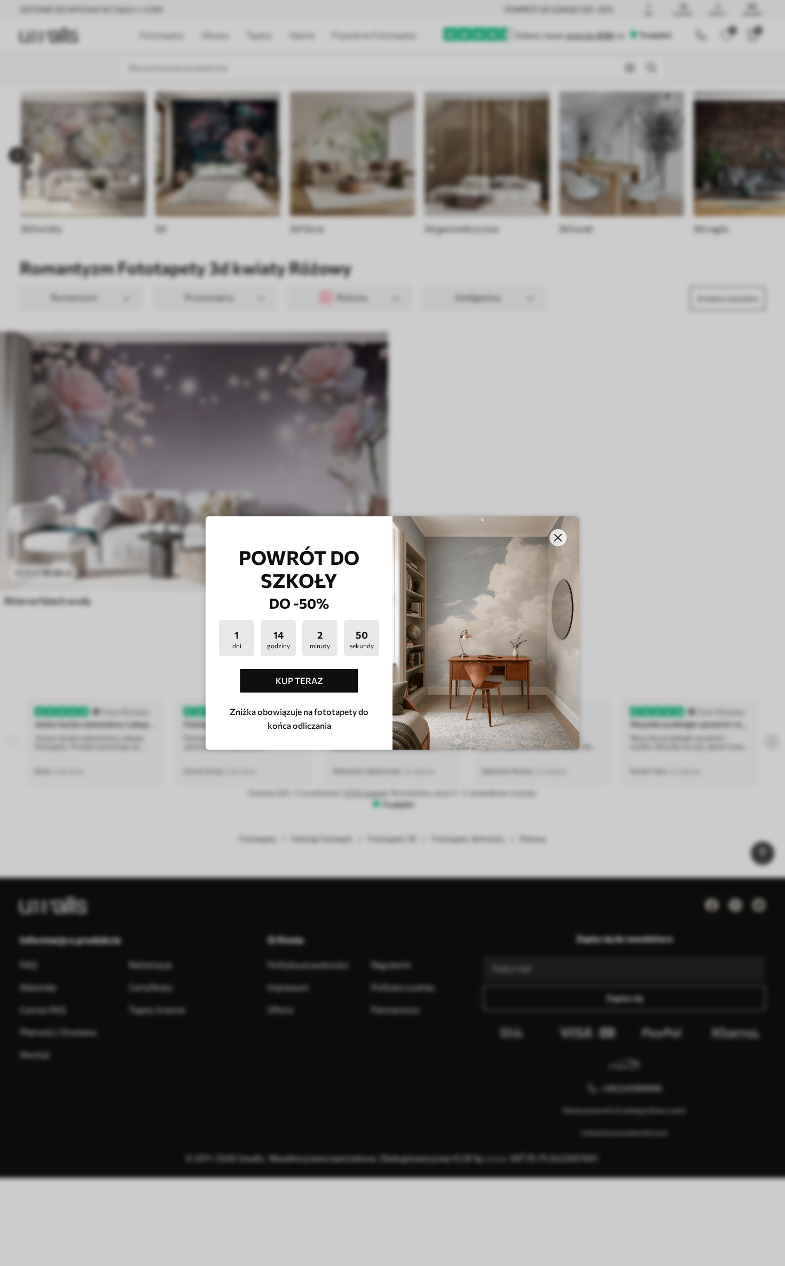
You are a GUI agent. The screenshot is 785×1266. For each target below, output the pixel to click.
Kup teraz (299, 680)
